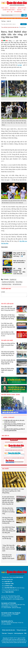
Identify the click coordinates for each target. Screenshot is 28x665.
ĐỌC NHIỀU (5, 468)
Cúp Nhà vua (13, 279)
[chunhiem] (14, 389)
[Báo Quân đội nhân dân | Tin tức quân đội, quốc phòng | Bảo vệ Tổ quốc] (14, 3)
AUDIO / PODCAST (8, 417)
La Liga (20, 65)
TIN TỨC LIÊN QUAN (7, 303)
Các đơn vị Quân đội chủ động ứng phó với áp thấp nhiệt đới (8, 361)
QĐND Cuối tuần (22, 7)
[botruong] (14, 380)
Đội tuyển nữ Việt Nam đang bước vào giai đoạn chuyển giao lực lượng (8, 316)
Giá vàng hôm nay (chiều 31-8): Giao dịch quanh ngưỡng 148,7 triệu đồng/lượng (13, 490)
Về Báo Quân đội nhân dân (8, 630)
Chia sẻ (23, 24)
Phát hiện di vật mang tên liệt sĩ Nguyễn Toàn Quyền (8, 556)
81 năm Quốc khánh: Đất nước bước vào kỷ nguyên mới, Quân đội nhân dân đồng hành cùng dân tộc (8, 500)
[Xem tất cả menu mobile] (25, 15)
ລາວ (8, 11)
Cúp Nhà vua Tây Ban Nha (8, 282)
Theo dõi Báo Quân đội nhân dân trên (10, 27)
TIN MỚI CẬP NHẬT (7, 340)
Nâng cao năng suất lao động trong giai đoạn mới (8, 345)
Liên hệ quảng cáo (18, 633)
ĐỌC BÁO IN (12, 7)
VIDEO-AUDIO (4, 7)
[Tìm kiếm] (22, 15)
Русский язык (18, 11)
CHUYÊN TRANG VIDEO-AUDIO (10, 394)
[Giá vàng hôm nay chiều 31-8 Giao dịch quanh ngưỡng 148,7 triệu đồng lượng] (14, 479)
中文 (24, 9)
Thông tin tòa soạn (21, 630)
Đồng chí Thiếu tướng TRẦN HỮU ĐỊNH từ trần (7, 370)
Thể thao (3, 21)
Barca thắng (19, 282)
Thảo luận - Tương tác (7, 633)
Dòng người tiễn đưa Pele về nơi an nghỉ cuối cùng (19, 254)
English (19, 9)
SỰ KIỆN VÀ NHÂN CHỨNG (9, 9)
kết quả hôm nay (17, 284)
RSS (25, 633)
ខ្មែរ (11, 11)
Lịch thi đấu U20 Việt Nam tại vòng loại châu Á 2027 (8, 333)
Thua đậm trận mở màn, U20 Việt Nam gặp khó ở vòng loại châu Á (8, 308)
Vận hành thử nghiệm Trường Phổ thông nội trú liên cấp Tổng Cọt (7, 353)
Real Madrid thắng (6, 284)
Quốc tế (9, 21)
